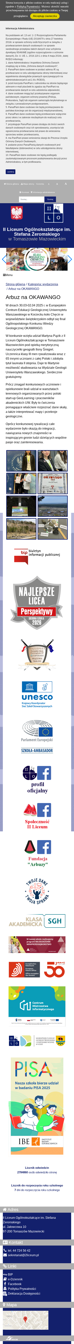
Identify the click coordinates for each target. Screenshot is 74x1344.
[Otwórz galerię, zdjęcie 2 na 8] (52, 461)
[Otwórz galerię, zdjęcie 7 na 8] (21, 529)
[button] (69, 259)
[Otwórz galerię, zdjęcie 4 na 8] (52, 483)
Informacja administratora (43, 192)
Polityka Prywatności (21, 1288)
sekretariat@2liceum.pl (23, 1255)
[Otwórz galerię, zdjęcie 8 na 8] (52, 529)
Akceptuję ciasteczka (45, 16)
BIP (10, 1274)
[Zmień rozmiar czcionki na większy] (57, 184)
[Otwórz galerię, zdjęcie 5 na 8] (21, 506)
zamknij (10, 172)
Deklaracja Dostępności (23, 1293)
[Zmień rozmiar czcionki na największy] (65, 184)
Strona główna (12, 184)
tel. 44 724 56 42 (18, 1250)
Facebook (14, 1284)
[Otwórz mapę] (25, 1320)
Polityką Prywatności (28, 6)
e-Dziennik (15, 1279)
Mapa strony (28, 184)
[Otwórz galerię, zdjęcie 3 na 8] (21, 483)
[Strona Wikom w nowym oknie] (12, 1338)
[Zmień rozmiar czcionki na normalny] (49, 184)
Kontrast (25, 192)
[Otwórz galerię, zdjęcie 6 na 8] (52, 506)
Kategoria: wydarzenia (43, 284)
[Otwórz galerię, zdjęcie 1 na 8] (21, 461)
